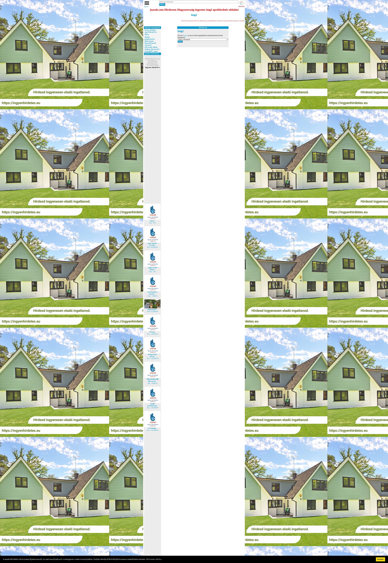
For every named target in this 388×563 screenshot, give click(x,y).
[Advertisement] (152, 104)
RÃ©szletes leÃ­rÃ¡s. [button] (154, 559)
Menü (146, 7)
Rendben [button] (380, 559)
